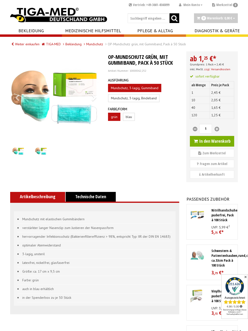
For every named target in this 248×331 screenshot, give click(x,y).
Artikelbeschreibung (37, 196)
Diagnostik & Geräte (217, 30)
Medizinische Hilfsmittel (93, 30)
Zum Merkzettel (214, 153)
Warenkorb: (217, 18)
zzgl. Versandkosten (217, 69)
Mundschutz (94, 44)
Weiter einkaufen (27, 44)
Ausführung (118, 80)
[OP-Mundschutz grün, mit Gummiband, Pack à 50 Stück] (55, 96)
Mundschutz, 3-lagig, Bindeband (134, 98)
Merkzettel (226, 4)
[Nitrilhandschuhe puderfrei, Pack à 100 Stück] (197, 215)
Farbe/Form (117, 109)
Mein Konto (192, 4)
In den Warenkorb (215, 141)
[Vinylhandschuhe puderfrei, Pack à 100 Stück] (197, 296)
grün (114, 117)
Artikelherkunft (213, 174)
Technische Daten (90, 196)
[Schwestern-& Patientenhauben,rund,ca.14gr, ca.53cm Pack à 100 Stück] (197, 255)
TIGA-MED (53, 44)
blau (129, 117)
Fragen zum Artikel (213, 163)
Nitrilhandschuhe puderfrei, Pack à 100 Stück (224, 215)
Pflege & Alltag (155, 30)
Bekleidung (31, 30)
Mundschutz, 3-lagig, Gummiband (134, 88)
